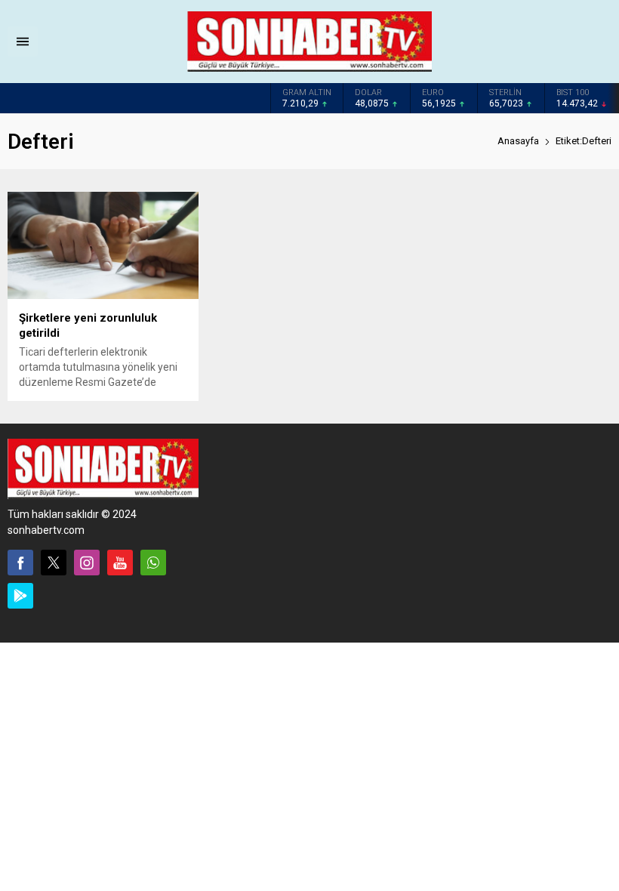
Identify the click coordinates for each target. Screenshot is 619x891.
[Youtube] (120, 562)
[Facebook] (20, 562)
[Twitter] (53, 562)
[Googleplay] (20, 596)
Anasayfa (518, 140)
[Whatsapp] (153, 562)
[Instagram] (87, 562)
